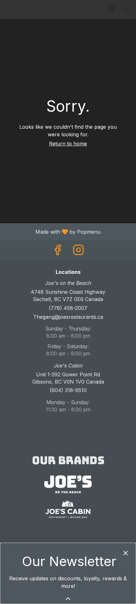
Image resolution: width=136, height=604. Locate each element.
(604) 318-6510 (68, 390)
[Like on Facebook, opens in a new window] (57, 251)
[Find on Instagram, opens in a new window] (78, 251)
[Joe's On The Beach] (68, 484)
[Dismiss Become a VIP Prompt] (125, 553)
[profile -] (111, 9)
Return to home (68, 143)
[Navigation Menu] (127, 9)
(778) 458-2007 (68, 308)
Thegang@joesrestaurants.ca (68, 317)
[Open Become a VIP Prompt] (68, 598)
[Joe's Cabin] (68, 509)
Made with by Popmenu (53, 231)
